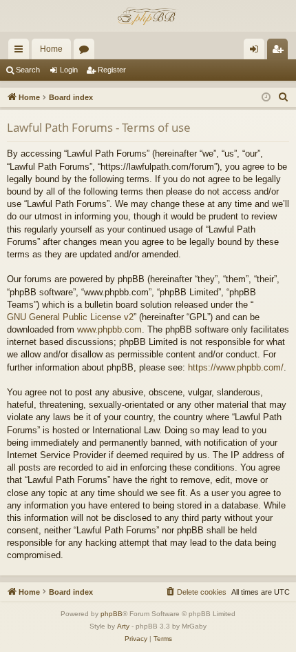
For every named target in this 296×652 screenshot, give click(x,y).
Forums (86, 51)
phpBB (112, 614)
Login (69, 70)
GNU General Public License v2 (70, 317)
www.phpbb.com (109, 329)
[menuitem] (283, 97)
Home (51, 49)
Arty (123, 626)
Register (112, 70)
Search (28, 70)
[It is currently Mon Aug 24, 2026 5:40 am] (266, 98)
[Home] (148, 16)
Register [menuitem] (280, 51)
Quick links (21, 51)
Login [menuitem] (256, 51)
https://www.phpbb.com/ (236, 367)
